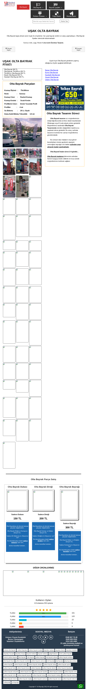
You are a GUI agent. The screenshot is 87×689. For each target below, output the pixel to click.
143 (73, 616)
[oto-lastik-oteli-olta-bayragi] (22, 386)
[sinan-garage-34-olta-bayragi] (35, 259)
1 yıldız (12, 626)
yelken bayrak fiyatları (40, 671)
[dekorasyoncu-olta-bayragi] (35, 311)
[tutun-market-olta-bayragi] (9, 310)
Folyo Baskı (57, 16)
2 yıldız (12, 623)
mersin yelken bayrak (10, 657)
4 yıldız (12, 616)
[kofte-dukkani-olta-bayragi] (35, 276)
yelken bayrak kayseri (24, 675)
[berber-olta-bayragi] (9, 227)
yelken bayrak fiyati (26, 671)
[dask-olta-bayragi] (22, 408)
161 (73, 613)
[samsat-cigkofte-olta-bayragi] (35, 186)
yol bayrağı (15, 682)
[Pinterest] (51, 637)
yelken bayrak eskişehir (11, 671)
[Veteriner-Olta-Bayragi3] (9, 332)
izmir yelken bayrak (66, 654)
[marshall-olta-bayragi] (9, 354)
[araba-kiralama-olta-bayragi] (35, 371)
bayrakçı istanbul (71, 650)
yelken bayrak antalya (65, 657)
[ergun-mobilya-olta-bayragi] (22, 371)
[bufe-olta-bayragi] (9, 206)
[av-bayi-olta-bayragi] (35, 153)
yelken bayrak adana (20, 664)
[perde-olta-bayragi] (9, 384)
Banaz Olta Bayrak (51, 70)
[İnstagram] (35, 637)
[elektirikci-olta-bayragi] (22, 331)
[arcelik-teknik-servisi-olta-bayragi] (22, 186)
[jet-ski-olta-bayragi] (9, 455)
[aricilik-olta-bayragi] (35, 430)
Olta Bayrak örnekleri (23, 8)
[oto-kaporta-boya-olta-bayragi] (35, 388)
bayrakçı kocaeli (9, 654)
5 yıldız (12, 613)
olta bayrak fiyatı (9, 661)
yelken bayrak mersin (10, 679)
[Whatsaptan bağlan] (80, 686)
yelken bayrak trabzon (69, 679)
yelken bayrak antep (50, 664)
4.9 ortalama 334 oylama (43, 603)
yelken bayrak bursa (23, 668)
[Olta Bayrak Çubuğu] (43, 500)
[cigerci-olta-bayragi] (35, 206)
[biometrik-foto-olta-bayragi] (22, 246)
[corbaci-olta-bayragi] (9, 259)
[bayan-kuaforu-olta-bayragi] (22, 166)
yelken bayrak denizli (49, 668)
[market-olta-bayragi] (35, 332)
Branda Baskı (71, 16)
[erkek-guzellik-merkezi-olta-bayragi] (22, 258)
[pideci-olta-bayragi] (9, 371)
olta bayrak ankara (51, 657)
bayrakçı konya (20, 654)
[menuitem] (38, 5)
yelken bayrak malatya (54, 675)
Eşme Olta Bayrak (51, 72)
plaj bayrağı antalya (71, 661)
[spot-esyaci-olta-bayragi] (9, 427)
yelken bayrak (40, 657)
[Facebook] (40, 637)
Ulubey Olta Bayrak (52, 80)
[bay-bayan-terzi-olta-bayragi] (35, 294)
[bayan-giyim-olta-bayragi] (22, 294)
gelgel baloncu (53, 654)
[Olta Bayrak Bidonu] (17, 500)
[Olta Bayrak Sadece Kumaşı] (69, 505)
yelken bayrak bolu (9, 668)
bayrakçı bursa (60, 650)
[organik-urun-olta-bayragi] (22, 226)
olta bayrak (22, 657)
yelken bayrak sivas (55, 679)
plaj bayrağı (59, 661)
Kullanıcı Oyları (43, 600)
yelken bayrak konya (39, 675)
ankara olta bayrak (9, 650)
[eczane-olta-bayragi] (35, 166)
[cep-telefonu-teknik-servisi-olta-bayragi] (22, 153)
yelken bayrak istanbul (23, 661)
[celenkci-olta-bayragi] (22, 206)
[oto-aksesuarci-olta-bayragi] (35, 246)
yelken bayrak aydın (64, 664)
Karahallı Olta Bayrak (52, 75)
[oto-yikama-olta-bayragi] (9, 294)
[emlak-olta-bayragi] (9, 245)
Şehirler (23, 3)
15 (73, 620)
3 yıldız (12, 620)
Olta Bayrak (37, 7)
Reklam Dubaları (39, 16)
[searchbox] (44, 21)
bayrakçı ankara (49, 650)
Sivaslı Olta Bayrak (51, 77)
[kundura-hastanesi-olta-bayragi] (9, 166)
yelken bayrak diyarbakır (64, 668)
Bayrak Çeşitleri (54, 7)
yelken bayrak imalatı (35, 650)
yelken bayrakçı (22, 650)
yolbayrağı (7, 682)
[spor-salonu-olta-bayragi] (35, 408)
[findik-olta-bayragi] (35, 354)
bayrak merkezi (31, 654)
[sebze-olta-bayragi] (9, 407)
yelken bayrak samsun (38, 661)
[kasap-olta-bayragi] (22, 276)
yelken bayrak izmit (10, 675)
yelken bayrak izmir (70, 671)
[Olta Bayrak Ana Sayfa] (9, 4)
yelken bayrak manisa (69, 675)
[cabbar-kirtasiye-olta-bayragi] (22, 354)
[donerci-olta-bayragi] (35, 226)
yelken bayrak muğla (25, 679)
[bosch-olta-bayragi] (9, 186)
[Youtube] (43, 641)
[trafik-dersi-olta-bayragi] (22, 430)
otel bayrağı (50, 661)
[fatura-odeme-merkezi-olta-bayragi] (9, 277)
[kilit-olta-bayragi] (9, 153)
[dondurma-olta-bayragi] (22, 311)
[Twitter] (45, 637)
